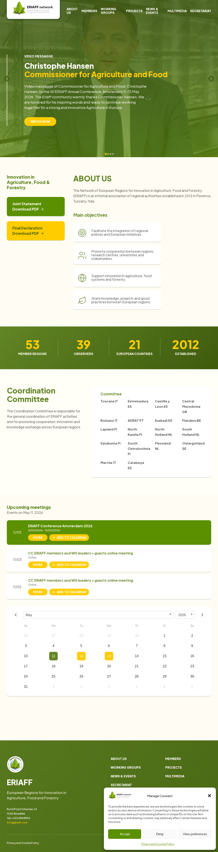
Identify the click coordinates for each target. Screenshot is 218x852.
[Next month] (202, 615)
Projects (134, 11)
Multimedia (177, 11)
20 (109, 666)
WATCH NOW (40, 121)
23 (192, 666)
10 (26, 656)
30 (137, 635)
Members (89, 11)
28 (81, 635)
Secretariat (200, 11)
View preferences (195, 834)
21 (137, 666)
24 (26, 676)
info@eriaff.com (17, 822)
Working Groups (108, 10)
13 (109, 656)
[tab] (106, 154)
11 (53, 656)
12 (81, 656)
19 (81, 666)
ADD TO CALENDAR (71, 537)
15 (164, 656)
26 (26, 635)
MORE (38, 537)
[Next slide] (211, 78)
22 (164, 666)
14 (137, 656)
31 (26, 686)
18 (53, 666)
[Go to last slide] (6, 78)
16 (192, 656)
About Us (72, 10)
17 (26, 666)
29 (109, 635)
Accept (125, 834)
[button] (209, 796)
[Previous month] (16, 615)
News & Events (152, 10)
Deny (160, 834)
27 (53, 635)
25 (53, 676)
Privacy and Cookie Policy (157, 844)
